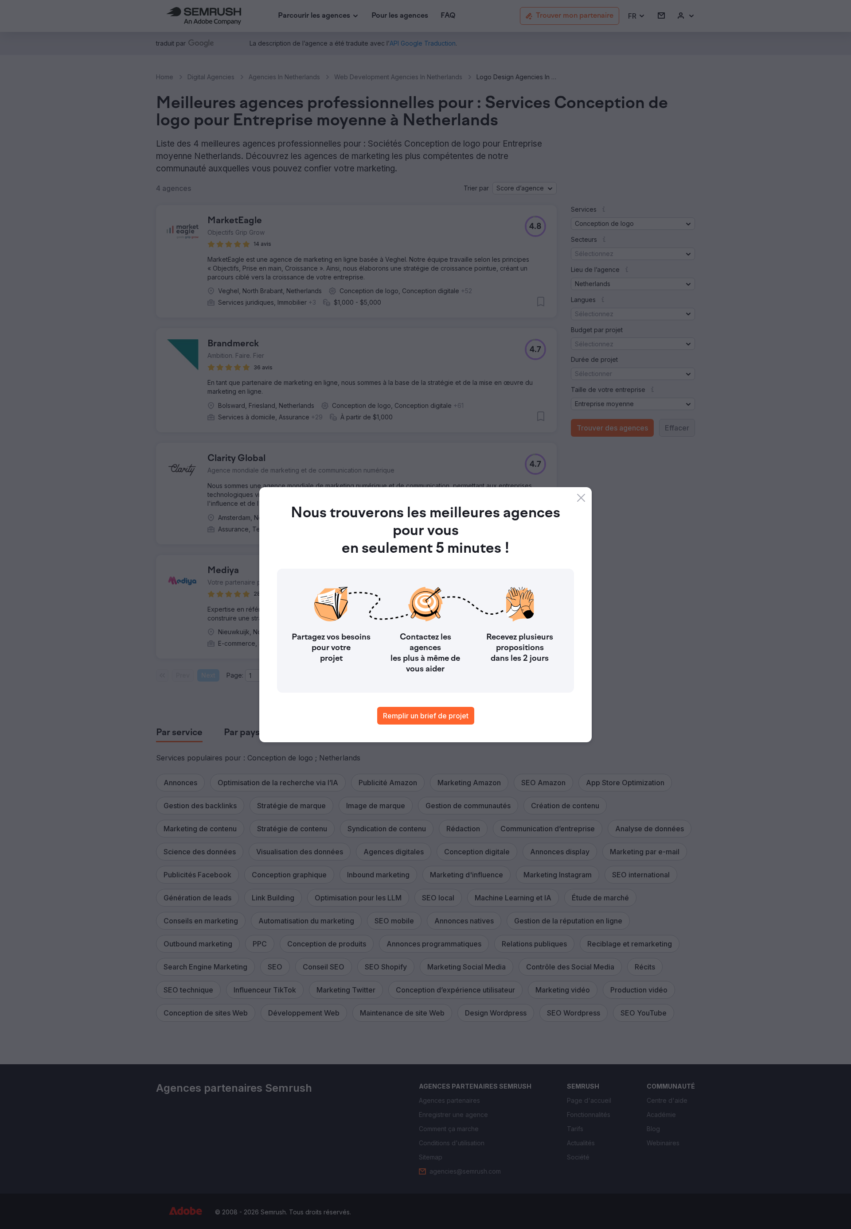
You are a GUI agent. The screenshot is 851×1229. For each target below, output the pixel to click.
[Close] (581, 497)
